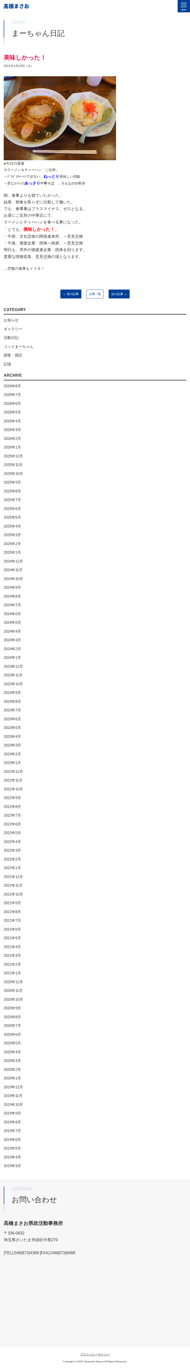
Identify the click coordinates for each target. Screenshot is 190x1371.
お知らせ (11, 320)
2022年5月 (12, 833)
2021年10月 (13, 894)
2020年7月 (12, 1025)
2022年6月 (12, 824)
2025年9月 (12, 482)
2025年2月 (12, 544)
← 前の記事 (71, 294)
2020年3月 (12, 1060)
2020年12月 (13, 982)
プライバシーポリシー (95, 1354)
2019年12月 (13, 1087)
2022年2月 (12, 859)
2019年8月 (12, 1122)
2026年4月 (12, 421)
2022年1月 (12, 868)
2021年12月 (13, 877)
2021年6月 (12, 929)
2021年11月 (13, 885)
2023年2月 (12, 754)
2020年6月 (12, 1034)
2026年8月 (12, 386)
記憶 (7, 364)
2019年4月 (12, 1157)
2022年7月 (12, 815)
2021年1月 (12, 973)
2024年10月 (13, 579)
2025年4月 (12, 526)
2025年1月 (12, 552)
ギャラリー (13, 329)
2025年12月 (13, 456)
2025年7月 (12, 500)
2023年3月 (12, 745)
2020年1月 (12, 1078)
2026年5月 (12, 412)
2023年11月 (13, 675)
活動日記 (11, 337)
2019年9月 (12, 1113)
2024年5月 (12, 622)
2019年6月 (12, 1139)
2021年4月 (12, 947)
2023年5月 (12, 727)
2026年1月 (12, 447)
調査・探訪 (13, 355)
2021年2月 (12, 964)
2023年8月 (12, 701)
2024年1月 (12, 657)
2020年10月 (13, 999)
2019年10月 (13, 1104)
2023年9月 (12, 692)
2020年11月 (13, 990)
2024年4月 (12, 631)
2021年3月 (12, 955)
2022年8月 (12, 806)
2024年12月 (13, 561)
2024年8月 (12, 596)
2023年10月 (13, 684)
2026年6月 (12, 403)
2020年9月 (12, 1008)
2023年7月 (12, 710)
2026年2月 (12, 438)
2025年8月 (12, 491)
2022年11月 (13, 780)
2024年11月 (13, 570)
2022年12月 (13, 771)
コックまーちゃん (18, 346)
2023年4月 (12, 736)
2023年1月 (12, 763)
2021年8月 (12, 912)
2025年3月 (12, 535)
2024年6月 (12, 614)
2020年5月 (12, 1043)
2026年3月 (12, 430)
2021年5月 (12, 938)
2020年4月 (12, 1052)
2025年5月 (12, 517)
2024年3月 (12, 640)
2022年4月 (12, 842)
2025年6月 (12, 509)
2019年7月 (12, 1131)
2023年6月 (12, 719)
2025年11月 (13, 465)
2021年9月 (12, 903)
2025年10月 (13, 473)
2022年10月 (13, 789)
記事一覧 (95, 294)
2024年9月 (12, 587)
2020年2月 (12, 1069)
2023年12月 (13, 666)
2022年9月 (12, 798)
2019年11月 (13, 1096)
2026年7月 (12, 394)
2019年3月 (12, 1166)
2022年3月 (12, 850)
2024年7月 (12, 605)
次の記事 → (119, 294)
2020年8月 (12, 1017)
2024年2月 (12, 649)
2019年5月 (12, 1148)
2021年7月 (12, 920)
